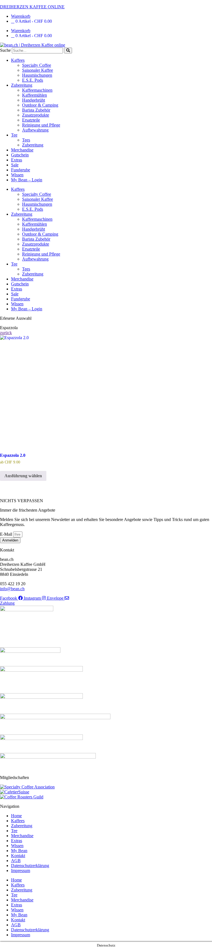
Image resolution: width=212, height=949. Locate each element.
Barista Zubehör (36, 110)
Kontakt (18, 855)
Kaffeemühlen (34, 95)
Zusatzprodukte (35, 115)
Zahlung (7, 603)
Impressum (20, 870)
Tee (14, 135)
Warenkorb (20, 16)
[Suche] (68, 50)
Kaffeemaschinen (37, 90)
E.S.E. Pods (32, 80)
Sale (14, 165)
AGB (16, 860)
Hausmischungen (37, 75)
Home (16, 815)
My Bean (19, 850)
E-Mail (6, 534)
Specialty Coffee (36, 65)
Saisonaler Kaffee (37, 70)
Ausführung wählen (23, 475)
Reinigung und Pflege (41, 125)
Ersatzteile (31, 120)
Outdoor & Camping (40, 105)
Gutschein (20, 155)
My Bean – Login (26, 179)
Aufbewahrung (35, 130)
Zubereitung (21, 85)
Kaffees (18, 60)
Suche (5, 50)
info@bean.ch (12, 588)
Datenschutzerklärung (30, 865)
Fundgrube (20, 169)
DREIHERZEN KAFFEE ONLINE (32, 6)
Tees (26, 140)
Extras (16, 160)
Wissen (17, 174)
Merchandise (22, 150)
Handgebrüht (33, 100)
